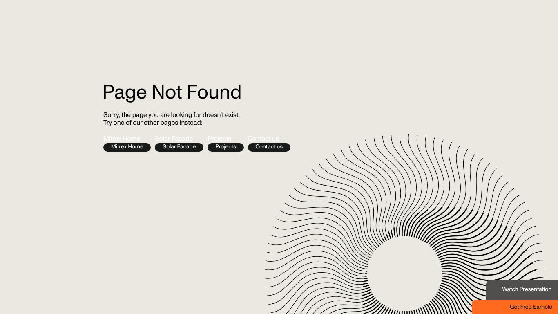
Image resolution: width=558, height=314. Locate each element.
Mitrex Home (121, 139)
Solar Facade (174, 139)
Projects (219, 139)
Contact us (263, 139)
